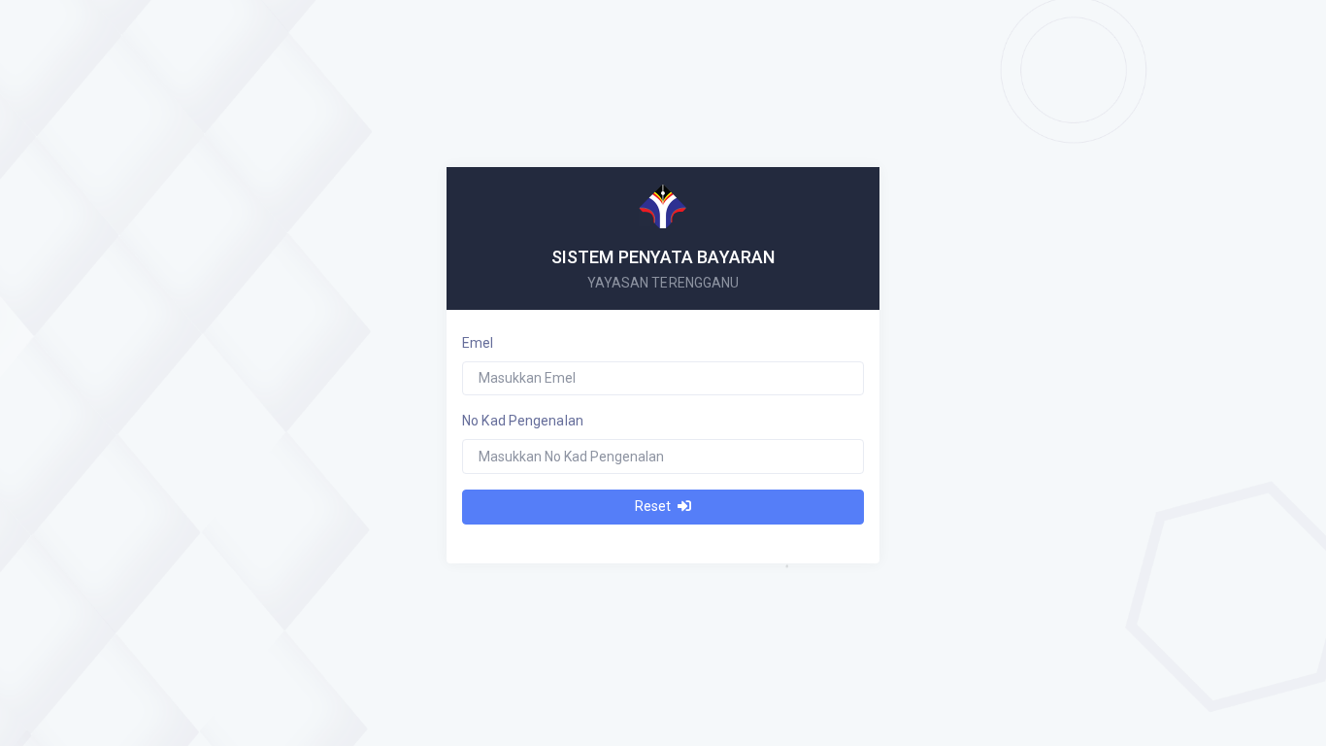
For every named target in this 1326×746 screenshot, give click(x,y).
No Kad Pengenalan (522, 420)
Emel (477, 343)
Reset (654, 506)
